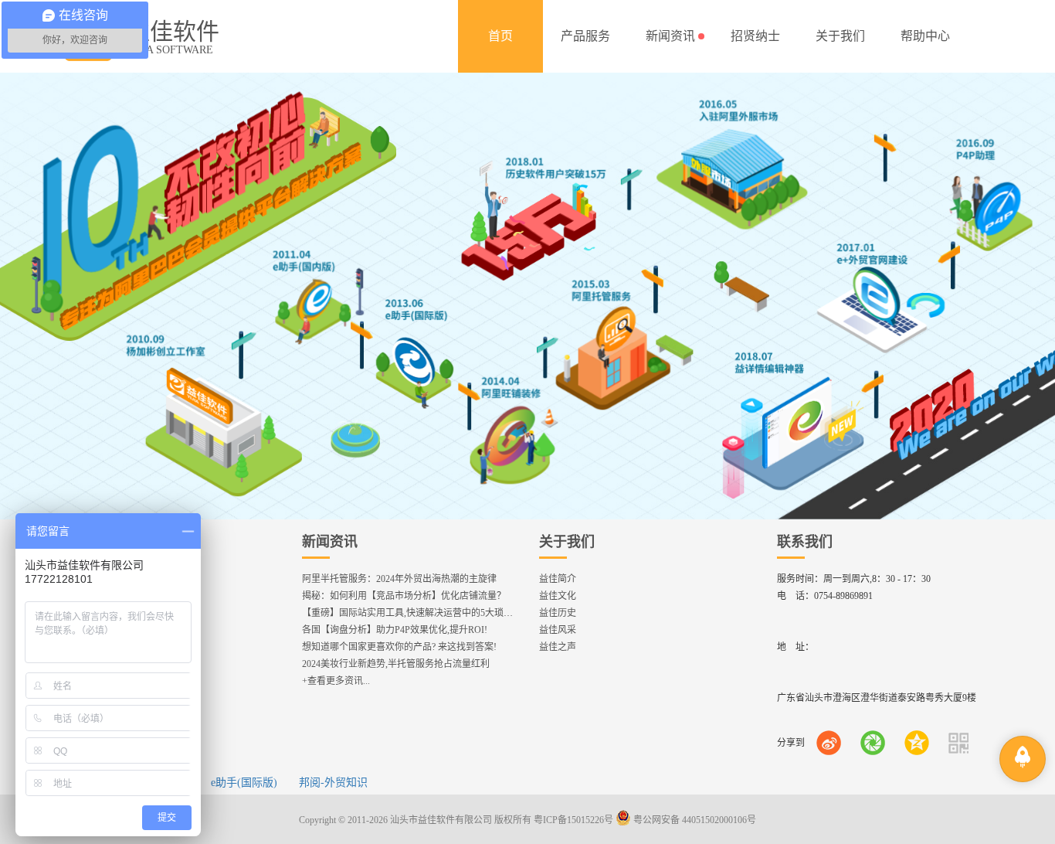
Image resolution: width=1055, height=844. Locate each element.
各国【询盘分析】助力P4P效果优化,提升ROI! (394, 629)
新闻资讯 (330, 542)
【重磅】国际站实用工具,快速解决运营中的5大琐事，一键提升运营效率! (450, 612)
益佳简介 (557, 578)
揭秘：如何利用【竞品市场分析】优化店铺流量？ (404, 595)
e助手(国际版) (244, 782)
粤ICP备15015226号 (573, 820)
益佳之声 (557, 647)
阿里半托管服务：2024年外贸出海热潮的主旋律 (399, 578)
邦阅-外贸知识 (333, 782)
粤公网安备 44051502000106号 (693, 820)
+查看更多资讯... (336, 681)
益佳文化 (557, 595)
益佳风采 (557, 629)
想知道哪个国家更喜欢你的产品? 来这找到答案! (399, 647)
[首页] (500, 36)
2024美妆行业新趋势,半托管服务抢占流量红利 (396, 664)
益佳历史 (557, 612)
